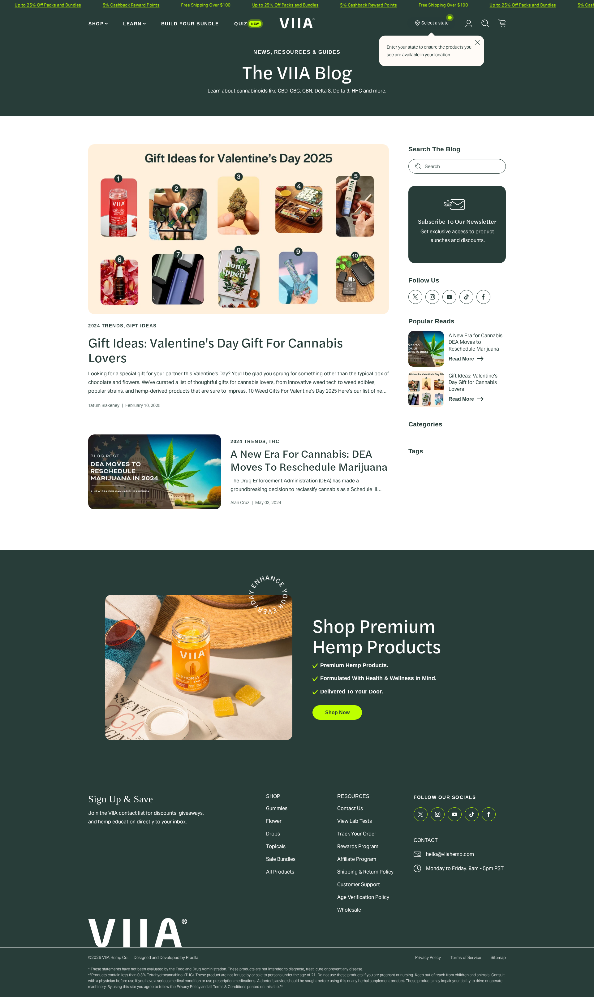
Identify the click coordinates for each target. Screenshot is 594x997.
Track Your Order (356, 834)
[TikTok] (466, 332)
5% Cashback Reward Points (94, 5)
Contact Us (350, 808)
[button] (98, 23)
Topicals (276, 846)
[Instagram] (432, 332)
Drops (273, 834)
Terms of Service (465, 958)
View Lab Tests (354, 821)
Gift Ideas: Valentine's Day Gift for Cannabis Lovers (215, 349)
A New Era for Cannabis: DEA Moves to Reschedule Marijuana (309, 460)
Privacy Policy (428, 958)
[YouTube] (449, 332)
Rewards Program (357, 846)
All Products (280, 872)
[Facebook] (483, 332)
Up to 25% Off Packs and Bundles (249, 5)
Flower (274, 821)
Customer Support (358, 884)
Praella (192, 957)
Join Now (457, 280)
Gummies (276, 808)
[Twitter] (415, 332)
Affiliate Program (356, 859)
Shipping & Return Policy (365, 872)
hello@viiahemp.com (450, 854)
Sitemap (498, 958)
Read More (462, 393)
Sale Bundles (280, 859)
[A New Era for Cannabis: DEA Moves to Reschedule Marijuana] (426, 384)
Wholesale (349, 910)
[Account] (468, 23)
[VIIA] (297, 23)
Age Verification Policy (363, 897)
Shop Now (337, 712)
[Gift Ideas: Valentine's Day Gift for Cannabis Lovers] (426, 424)
